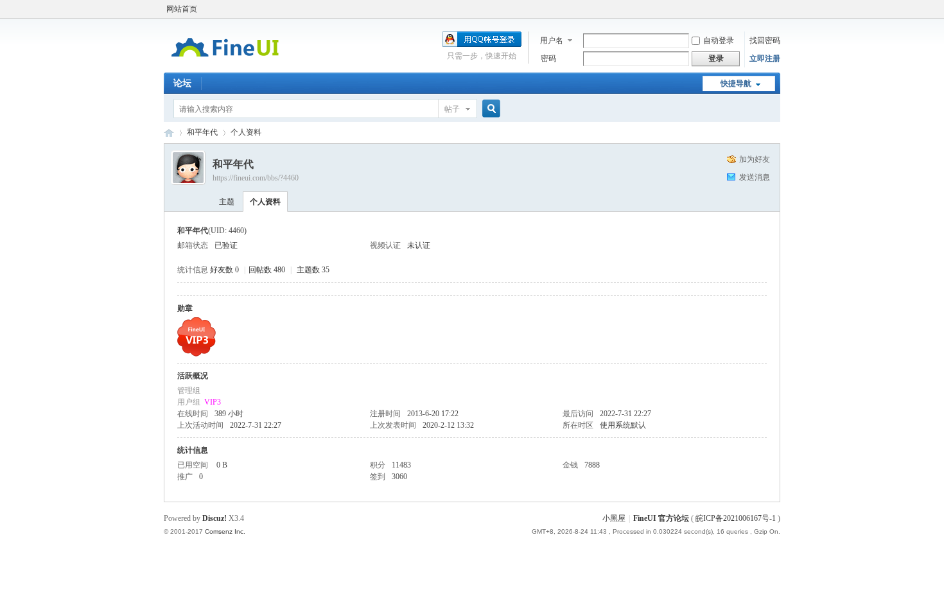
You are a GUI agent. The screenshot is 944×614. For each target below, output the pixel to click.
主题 (226, 201)
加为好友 (754, 159)
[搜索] (489, 108)
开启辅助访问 (777, 9)
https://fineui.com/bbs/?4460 (256, 177)
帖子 (452, 109)
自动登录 (718, 40)
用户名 (551, 40)
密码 (548, 58)
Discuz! (214, 518)
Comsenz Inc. (225, 531)
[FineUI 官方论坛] (225, 64)
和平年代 (202, 132)
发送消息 (754, 177)
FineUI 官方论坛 (169, 132)
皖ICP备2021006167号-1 (735, 518)
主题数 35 (313, 269)
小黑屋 (613, 518)
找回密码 (764, 40)
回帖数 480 (267, 269)
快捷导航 (736, 83)
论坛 (182, 83)
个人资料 (265, 201)
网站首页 (181, 8)
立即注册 (764, 58)
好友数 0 (224, 269)
